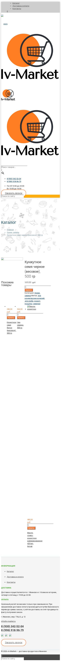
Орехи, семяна (13, 232)
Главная (10, 230)
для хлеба (29, 301)
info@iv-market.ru (8, 621)
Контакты (16, 9)
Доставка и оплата (20, 6)
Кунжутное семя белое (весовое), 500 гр (11, 327)
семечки (36, 304)
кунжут (37, 301)
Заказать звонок (13, 193)
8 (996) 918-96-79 (14, 181)
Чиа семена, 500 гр (20, 325)
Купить (29, 290)
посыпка (28, 304)
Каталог (16, 3)
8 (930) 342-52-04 (14, 179)
